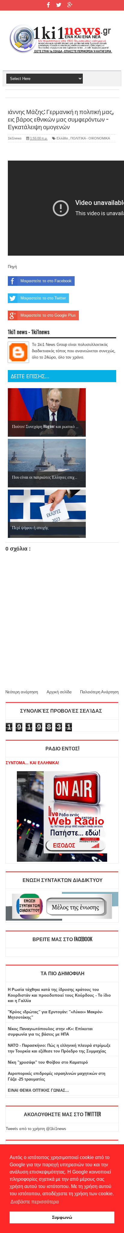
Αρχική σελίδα (59, 692)
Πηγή (12, 266)
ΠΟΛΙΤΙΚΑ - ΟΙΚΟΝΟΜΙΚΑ (90, 138)
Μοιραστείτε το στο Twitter (43, 298)
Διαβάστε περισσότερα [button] (35, 1201)
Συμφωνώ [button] (62, 1217)
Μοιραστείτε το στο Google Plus (48, 315)
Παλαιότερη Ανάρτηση (99, 692)
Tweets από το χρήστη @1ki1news (36, 1128)
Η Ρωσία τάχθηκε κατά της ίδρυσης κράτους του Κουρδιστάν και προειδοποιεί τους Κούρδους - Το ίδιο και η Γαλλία (59, 995)
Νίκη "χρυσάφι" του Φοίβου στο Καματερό (48, 1062)
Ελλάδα (62, 138)
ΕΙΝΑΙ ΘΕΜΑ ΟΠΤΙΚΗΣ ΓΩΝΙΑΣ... (38, 1090)
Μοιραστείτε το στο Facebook (46, 281)
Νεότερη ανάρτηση (21, 692)
